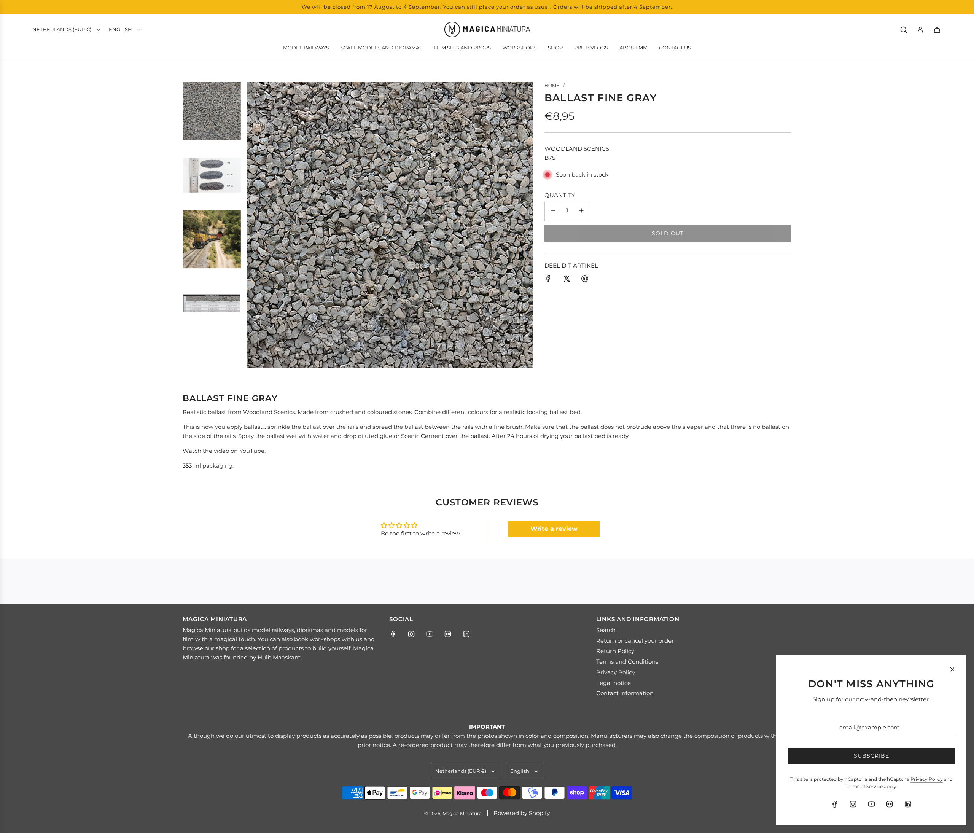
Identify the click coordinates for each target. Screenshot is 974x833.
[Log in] (920, 29)
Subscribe (871, 755)
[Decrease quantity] (553, 211)
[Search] (903, 29)
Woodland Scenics (576, 148)
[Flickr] (447, 634)
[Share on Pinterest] (584, 280)
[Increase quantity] (581, 211)
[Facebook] (393, 634)
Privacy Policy (926, 779)
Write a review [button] (554, 528)
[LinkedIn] (466, 634)
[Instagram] (411, 634)
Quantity (559, 195)
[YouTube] (429, 634)
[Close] (952, 669)
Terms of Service (864, 786)
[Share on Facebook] (548, 280)
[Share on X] (566, 280)
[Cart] (937, 29)
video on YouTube (239, 450)
